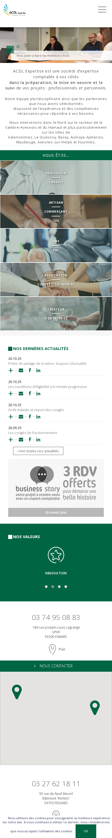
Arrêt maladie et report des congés (36, 410)
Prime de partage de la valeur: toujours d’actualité (47, 363)
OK (86, 831)
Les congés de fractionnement (32, 432)
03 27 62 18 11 (56, 783)
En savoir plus (56, 512)
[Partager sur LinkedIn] (37, 370)
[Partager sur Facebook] (30, 370)
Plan (61, 649)
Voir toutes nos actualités (38, 451)
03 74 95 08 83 (56, 617)
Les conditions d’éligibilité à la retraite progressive (47, 386)
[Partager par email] (21, 370)
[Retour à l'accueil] (15, 9)
